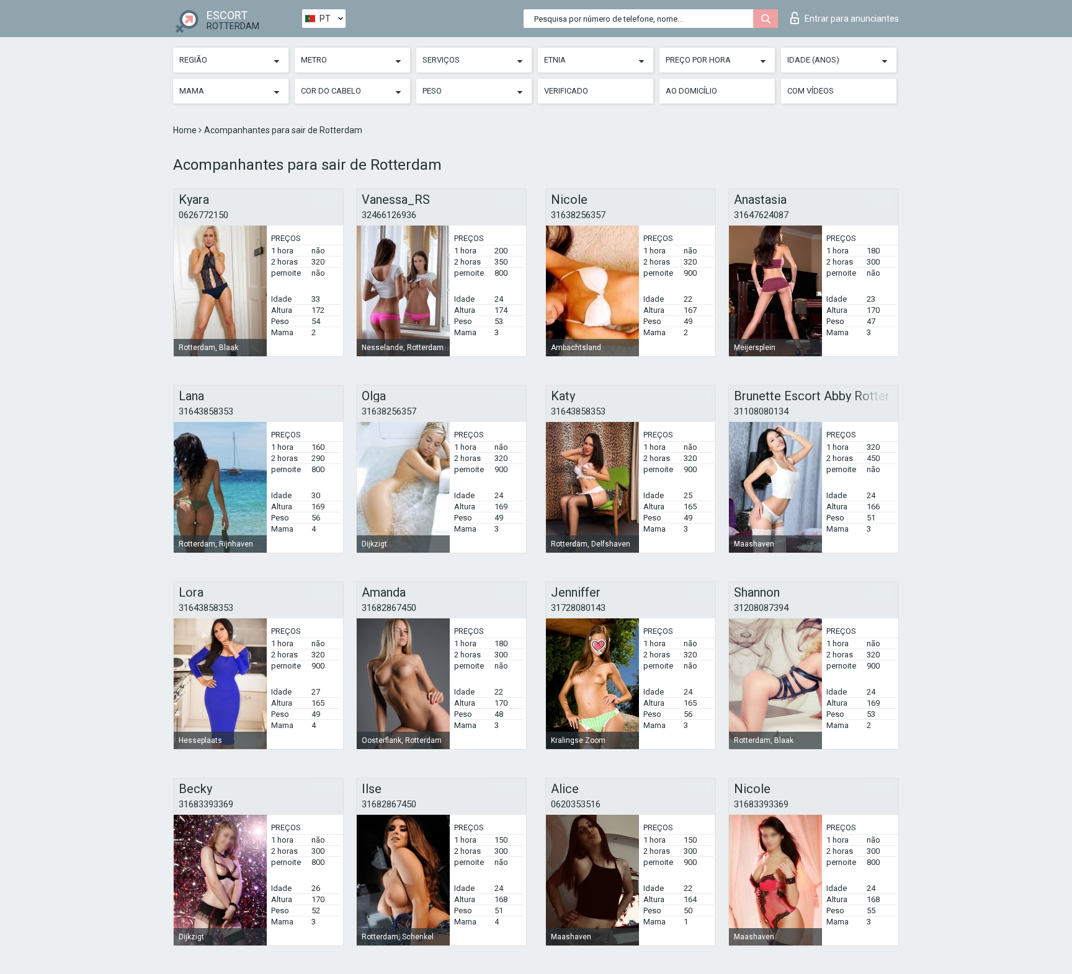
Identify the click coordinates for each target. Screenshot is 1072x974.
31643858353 (206, 411)
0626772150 (203, 215)
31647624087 (761, 215)
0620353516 (576, 804)
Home (186, 130)
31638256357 (578, 215)
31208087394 (761, 607)
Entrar (852, 19)
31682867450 (389, 607)
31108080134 (761, 411)
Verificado (566, 90)
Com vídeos (810, 90)
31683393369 (206, 804)
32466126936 (389, 215)
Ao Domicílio (691, 90)
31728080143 (578, 607)
